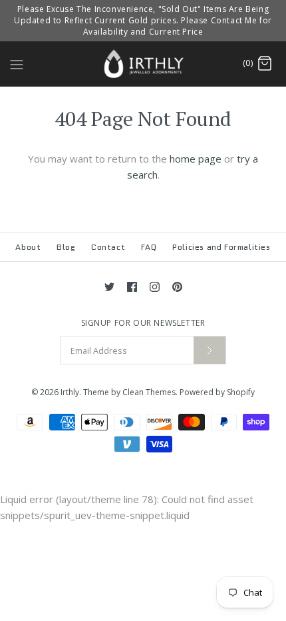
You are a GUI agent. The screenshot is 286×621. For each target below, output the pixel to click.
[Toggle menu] (16, 63)
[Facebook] (132, 287)
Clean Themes (149, 392)
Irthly (70, 392)
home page (195, 158)
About (28, 247)
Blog (66, 247)
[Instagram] (155, 287)
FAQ (149, 247)
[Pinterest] (177, 287)
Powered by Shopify (217, 392)
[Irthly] (143, 63)
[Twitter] (109, 287)
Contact (108, 247)
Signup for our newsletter (143, 323)
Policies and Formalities (221, 247)
